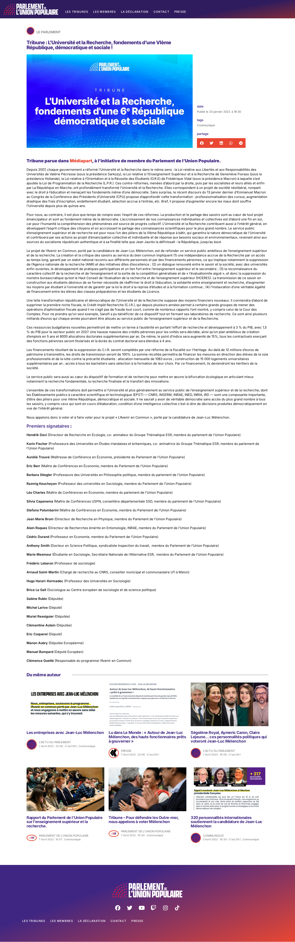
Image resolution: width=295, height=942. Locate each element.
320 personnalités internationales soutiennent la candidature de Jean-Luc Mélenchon (226, 821)
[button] (202, 143)
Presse (180, 11)
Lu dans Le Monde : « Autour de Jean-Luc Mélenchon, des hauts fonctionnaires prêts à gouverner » (147, 736)
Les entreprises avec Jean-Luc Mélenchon (65, 732)
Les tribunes (76, 11)
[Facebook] (118, 907)
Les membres (104, 11)
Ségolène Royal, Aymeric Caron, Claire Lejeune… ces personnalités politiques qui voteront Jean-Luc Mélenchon (229, 736)
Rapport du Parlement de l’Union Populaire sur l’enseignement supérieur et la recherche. (65, 821)
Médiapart (81, 160)
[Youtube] (141, 907)
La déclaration (135, 11)
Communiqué (206, 125)
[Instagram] (165, 907)
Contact (161, 11)
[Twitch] (153, 907)
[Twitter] (129, 907)
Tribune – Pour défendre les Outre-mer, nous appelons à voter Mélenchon (144, 819)
